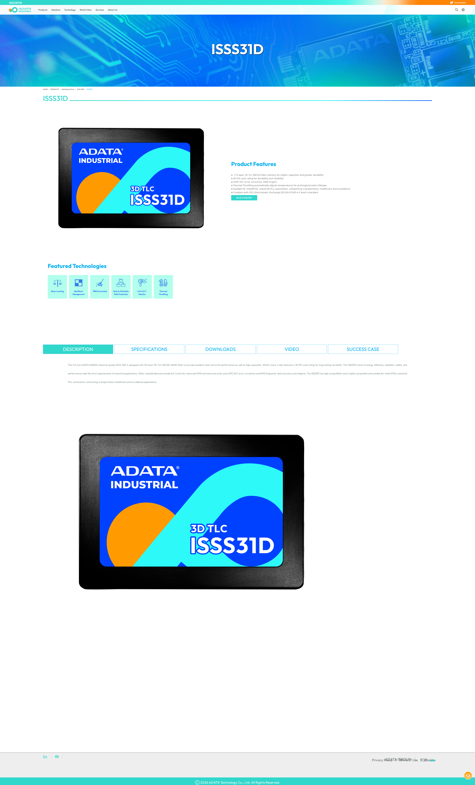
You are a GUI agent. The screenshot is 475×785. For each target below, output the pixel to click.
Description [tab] (78, 349)
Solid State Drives (68, 89)
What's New (86, 9)
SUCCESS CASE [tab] (363, 349)
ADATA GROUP (398, 759)
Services (100, 9)
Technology (70, 9)
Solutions (55, 9)
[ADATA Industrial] (20, 10)
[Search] (457, 10)
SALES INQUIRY (244, 197)
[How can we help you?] (468, 776)
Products (42, 9)
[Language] (463, 10)
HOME (45, 89)
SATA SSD (80, 89)
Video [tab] (292, 349)
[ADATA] (15, 2)
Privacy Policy (382, 760)
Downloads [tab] (220, 349)
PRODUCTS (55, 89)
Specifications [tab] (149, 349)
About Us (112, 9)
